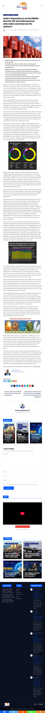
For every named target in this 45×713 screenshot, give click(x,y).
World (6, 426)
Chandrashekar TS (10, 29)
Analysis (5, 15)
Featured (10, 15)
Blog (17, 596)
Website (5, 480)
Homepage (18, 598)
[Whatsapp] (11, 381)
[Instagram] (14, 381)
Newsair (26, 708)
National (16, 15)
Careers (18, 590)
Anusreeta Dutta (36, 439)
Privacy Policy (19, 594)
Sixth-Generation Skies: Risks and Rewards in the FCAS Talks (32, 555)
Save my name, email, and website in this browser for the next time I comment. (21, 484)
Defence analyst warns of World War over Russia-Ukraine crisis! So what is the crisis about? (13, 393)
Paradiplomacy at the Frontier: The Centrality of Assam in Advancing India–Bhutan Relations (38, 660)
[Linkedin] (9, 381)
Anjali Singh (22, 439)
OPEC (34, 29)
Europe (6, 425)
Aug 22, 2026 (7, 441)
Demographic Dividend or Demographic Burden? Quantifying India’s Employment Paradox (38, 594)
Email (5, 476)
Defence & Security (22, 426)
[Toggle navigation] (3, 5)
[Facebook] (4, 381)
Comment (6, 453)
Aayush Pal (8, 439)
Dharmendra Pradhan (27, 29)
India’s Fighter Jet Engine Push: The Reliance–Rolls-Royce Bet (32, 574)
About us (18, 588)
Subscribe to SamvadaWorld (23, 526)
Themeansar (32, 708)
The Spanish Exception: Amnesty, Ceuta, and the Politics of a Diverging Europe (12, 556)
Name (5, 471)
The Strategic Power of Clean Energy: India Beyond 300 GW (35, 438)
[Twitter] (7, 381)
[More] (16, 381)
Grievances (18, 592)
